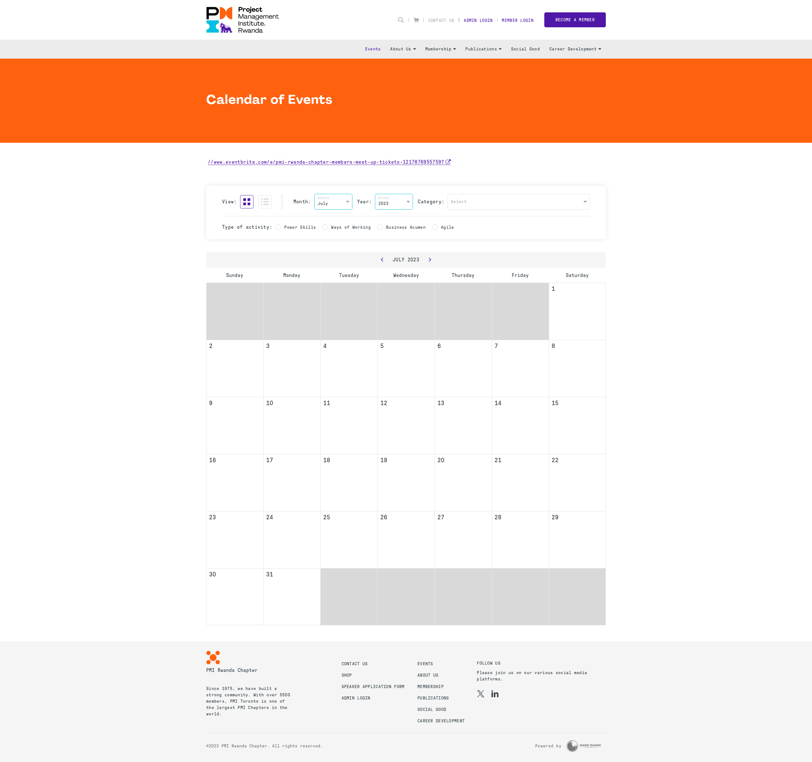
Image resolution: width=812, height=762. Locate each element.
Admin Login (478, 20)
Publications (481, 49)
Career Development (573, 49)
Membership (438, 49)
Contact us (355, 663)
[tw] (481, 693)
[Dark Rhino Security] (583, 745)
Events (373, 49)
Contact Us (441, 20)
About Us (400, 49)
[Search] (401, 20)
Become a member (575, 19)
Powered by (548, 746)
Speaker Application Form (373, 686)
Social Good (525, 49)
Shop (347, 675)
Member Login (517, 20)
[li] (495, 693)
